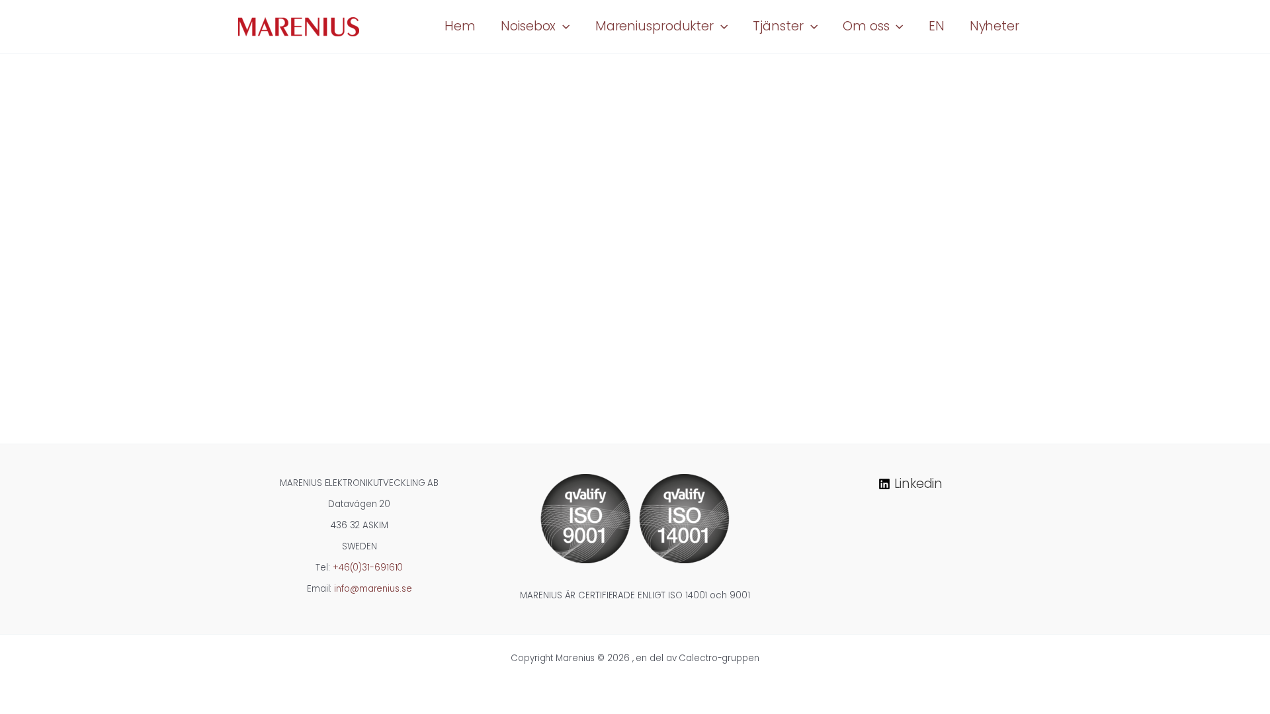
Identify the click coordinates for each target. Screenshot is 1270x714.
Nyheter (994, 26)
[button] (563, 26)
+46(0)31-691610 (368, 567)
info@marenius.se (372, 588)
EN (937, 26)
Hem (460, 26)
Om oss (866, 26)
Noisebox (528, 26)
